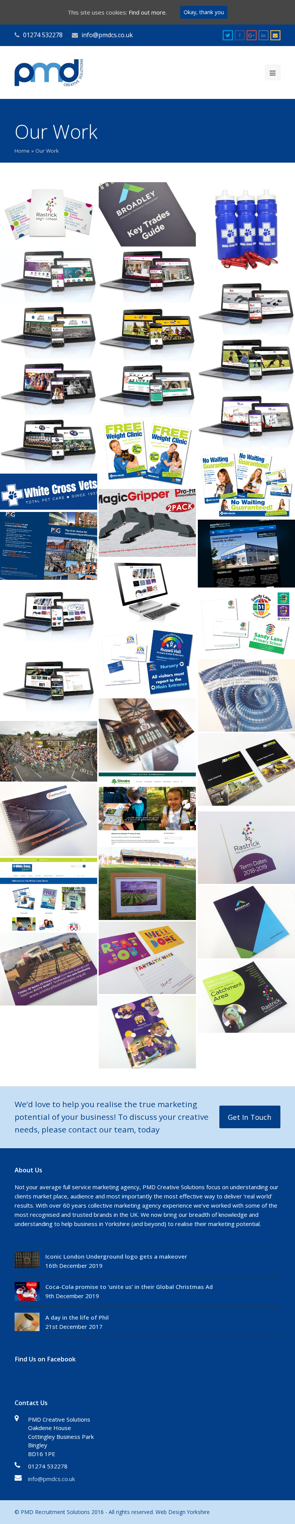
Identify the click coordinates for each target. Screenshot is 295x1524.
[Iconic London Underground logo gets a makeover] (27, 1260)
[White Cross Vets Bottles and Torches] (246, 230)
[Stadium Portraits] (147, 883)
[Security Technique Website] (246, 554)
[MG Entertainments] (48, 388)
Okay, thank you (204, 12)
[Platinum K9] (246, 364)
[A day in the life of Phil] (27, 1322)
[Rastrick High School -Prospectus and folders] (48, 214)
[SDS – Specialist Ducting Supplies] (147, 593)
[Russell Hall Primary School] (147, 662)
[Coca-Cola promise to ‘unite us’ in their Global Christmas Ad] (27, 1291)
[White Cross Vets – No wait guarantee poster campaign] (246, 484)
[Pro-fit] (246, 308)
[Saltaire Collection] (48, 331)
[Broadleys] (246, 922)
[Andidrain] (246, 769)
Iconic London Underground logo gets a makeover (116, 1256)
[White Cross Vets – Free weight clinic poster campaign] (147, 453)
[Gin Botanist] (246, 420)
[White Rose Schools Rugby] (48, 685)
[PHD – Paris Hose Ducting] (48, 616)
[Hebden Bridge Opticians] (147, 390)
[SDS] (246, 695)
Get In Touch (250, 1117)
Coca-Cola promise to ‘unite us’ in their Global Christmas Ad (129, 1286)
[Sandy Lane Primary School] (246, 623)
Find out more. (148, 12)
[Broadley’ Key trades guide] (147, 214)
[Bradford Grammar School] (147, 734)
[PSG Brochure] (48, 546)
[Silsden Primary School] (147, 1032)
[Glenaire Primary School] (147, 808)
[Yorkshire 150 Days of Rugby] (48, 444)
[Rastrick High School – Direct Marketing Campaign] (246, 996)
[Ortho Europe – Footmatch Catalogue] (48, 819)
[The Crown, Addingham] (48, 751)
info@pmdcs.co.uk (51, 1479)
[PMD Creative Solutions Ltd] (49, 72)
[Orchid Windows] (147, 276)
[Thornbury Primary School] (147, 958)
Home (22, 150)
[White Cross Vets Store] (48, 894)
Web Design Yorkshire (183, 1512)
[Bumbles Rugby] (147, 333)
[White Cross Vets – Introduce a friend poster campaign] (48, 492)
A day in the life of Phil (77, 1317)
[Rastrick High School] (48, 276)
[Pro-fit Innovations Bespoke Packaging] (147, 523)
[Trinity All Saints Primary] (48, 969)
